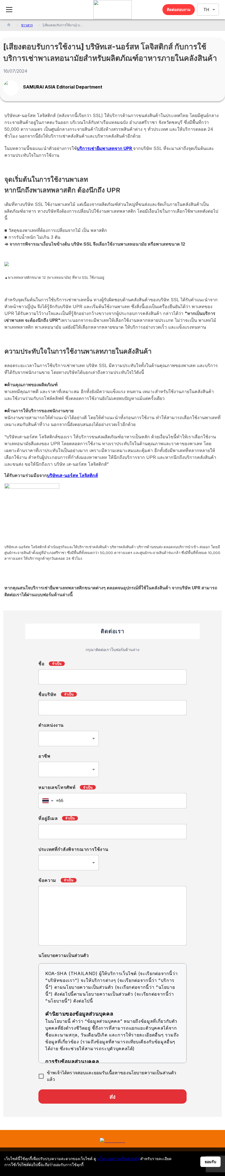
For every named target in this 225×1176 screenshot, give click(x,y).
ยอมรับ (210, 1162)
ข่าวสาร (27, 25)
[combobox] (68, 738)
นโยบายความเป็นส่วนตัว (118, 1158)
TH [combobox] (206, 9)
